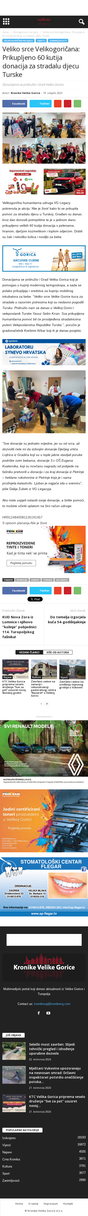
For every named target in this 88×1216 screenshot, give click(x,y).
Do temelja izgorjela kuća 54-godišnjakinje (67, 619)
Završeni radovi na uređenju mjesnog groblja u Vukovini (71, 684)
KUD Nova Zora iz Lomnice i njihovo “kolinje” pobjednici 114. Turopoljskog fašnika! (19, 627)
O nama (33, 1203)
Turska (47, 579)
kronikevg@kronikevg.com (52, 1004)
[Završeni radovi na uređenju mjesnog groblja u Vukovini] (72, 669)
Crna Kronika (11, 1159)
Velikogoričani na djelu (18, 40)
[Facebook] (40, 1013)
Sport (6, 1173)
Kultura (36, 677)
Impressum (51, 1203)
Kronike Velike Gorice (25, 93)
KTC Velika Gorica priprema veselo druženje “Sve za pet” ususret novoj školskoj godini (14, 687)
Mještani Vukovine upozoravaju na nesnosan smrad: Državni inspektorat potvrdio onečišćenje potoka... (56, 1075)
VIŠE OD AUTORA (57, 652)
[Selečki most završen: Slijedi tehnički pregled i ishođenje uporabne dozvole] (14, 1051)
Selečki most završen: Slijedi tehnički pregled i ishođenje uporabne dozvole (52, 1049)
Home (5, 32)
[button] (81, 22)
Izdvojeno (8, 1138)
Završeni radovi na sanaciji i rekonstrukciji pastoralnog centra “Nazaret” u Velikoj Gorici (43, 688)
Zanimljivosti (58, 40)
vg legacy (62, 579)
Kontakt (68, 1203)
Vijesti (41, 40)
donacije (22, 579)
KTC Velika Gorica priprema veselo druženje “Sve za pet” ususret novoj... (57, 1101)
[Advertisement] (44, 8)
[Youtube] (49, 1013)
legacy (35, 579)
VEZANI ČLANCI (29, 652)
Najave (7, 677)
